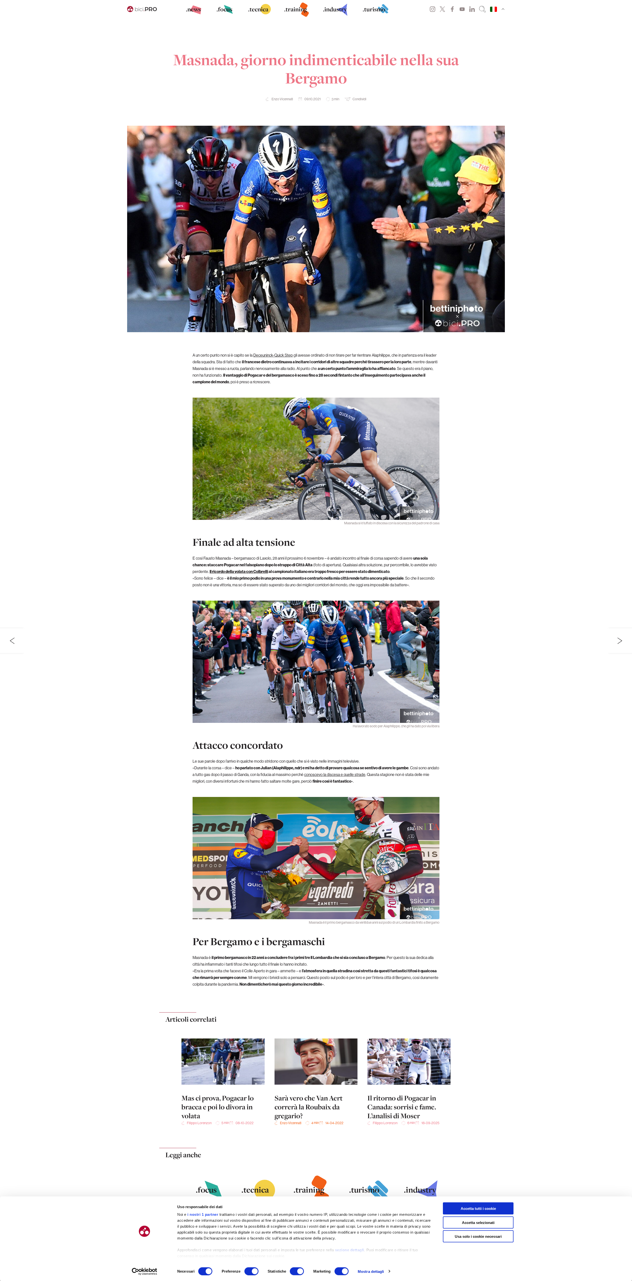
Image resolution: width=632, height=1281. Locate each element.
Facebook (452, 9)
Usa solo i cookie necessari (478, 1236)
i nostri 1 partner (202, 1214)
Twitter (442, 9)
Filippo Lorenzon (199, 1123)
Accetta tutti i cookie (478, 1208)
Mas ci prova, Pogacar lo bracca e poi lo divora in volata (217, 1107)
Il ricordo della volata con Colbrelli (239, 571)
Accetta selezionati (478, 1222)
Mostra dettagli (371, 1271)
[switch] (251, 1271)
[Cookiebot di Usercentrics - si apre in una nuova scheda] (144, 1271)
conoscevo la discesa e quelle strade (334, 774)
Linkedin (472, 9)
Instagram (432, 9)
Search (482, 9)
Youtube (462, 9)
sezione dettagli (349, 1250)
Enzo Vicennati (282, 99)
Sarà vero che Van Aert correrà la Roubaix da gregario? (309, 1107)
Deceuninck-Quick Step (273, 355)
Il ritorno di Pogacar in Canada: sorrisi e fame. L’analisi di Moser (401, 1107)
